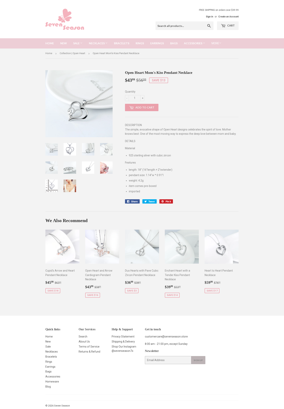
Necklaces (97, 43)
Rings (140, 43)
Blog (48, 386)
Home (49, 43)
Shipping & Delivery (123, 341)
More (215, 43)
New (63, 43)
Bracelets (121, 43)
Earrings (157, 43)
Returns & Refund (89, 351)
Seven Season (62, 405)
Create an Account (228, 16)
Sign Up (198, 360)
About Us (84, 341)
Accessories (193, 43)
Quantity (130, 91)
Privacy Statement (123, 336)
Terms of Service (89, 346)
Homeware (52, 381)
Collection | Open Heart (72, 53)
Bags (174, 43)
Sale (76, 43)
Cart (231, 25)
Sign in (209, 16)
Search (83, 336)
